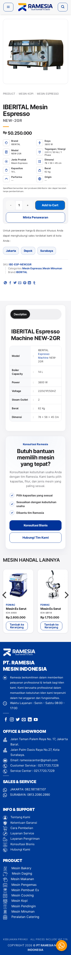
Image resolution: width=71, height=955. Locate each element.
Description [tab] (20, 314)
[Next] (66, 603)
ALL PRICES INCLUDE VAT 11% (49, 939)
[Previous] (5, 603)
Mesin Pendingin (23, 906)
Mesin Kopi (26, 93)
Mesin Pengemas (23, 885)
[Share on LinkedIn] (29, 283)
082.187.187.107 (35, 789)
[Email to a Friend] (19, 283)
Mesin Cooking (22, 895)
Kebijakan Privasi (15, 939)
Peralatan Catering (25, 917)
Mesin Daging (21, 873)
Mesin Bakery (20, 868)
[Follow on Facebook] (6, 720)
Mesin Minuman (52, 268)
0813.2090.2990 (38, 794)
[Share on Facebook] (10, 283)
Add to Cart (50, 205)
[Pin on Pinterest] (24, 283)
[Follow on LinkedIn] (30, 720)
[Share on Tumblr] (34, 283)
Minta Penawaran (35, 217)
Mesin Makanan (22, 879)
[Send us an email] (24, 720)
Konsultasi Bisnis (36, 525)
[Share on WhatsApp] (5, 283)
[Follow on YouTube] (36, 720)
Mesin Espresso (48, 93)
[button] (8, 7)
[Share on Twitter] (15, 283)
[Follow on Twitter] (18, 720)
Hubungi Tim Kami (35, 537)
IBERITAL (21, 272)
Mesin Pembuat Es (24, 890)
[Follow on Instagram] (12, 720)
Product (9, 93)
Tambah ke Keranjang (17, 626)
